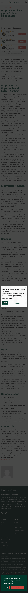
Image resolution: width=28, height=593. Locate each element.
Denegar (6, 587)
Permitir (17, 587)
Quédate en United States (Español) (17, 302)
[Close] (25, 287)
